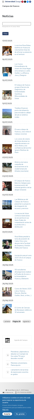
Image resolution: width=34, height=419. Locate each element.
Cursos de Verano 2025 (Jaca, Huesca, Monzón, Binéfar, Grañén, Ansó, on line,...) (23, 292)
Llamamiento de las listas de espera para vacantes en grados (19, 372)
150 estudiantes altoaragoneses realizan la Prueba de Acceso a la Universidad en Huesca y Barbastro (23, 274)
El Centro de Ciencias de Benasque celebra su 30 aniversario (23, 310)
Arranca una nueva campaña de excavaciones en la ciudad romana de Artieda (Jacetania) (21, 166)
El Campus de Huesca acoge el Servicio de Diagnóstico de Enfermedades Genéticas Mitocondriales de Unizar (22, 91)
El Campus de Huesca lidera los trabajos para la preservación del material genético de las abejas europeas (23, 185)
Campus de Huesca (10, 6)
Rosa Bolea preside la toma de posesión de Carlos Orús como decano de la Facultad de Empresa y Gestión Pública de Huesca (22, 242)
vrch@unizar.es (9, 392)
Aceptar (7, 414)
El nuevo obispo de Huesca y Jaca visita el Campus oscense (23, 131)
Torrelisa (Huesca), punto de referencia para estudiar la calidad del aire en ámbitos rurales (23, 112)
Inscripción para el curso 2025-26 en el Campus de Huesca (23, 257)
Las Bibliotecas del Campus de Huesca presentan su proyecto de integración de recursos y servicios (23, 203)
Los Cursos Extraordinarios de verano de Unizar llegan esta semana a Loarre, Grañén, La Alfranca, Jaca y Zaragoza (23, 69)
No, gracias (20, 414)
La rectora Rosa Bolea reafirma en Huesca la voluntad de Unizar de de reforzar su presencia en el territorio (23, 49)
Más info (5, 410)
